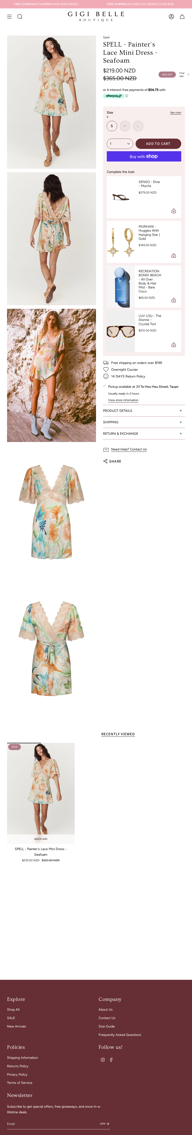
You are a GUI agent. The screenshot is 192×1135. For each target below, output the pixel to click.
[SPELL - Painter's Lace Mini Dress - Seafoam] (41, 793)
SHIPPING (110, 422)
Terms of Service (19, 1083)
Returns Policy (18, 1066)
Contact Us (107, 1018)
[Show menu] (9, 16)
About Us (106, 1009)
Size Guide (107, 1026)
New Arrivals (16, 1026)
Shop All (13, 1009)
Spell (106, 37)
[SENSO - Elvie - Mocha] (121, 197)
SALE (11, 1018)
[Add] (173, 211)
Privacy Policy (17, 1074)
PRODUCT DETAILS (117, 411)
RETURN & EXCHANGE (120, 433)
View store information (123, 400)
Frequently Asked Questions (120, 1035)
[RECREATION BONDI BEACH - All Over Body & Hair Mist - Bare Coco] (121, 287)
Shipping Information (22, 1058)
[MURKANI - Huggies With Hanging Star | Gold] (121, 242)
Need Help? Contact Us (129, 449)
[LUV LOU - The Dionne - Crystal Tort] (121, 331)
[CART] (182, 16)
